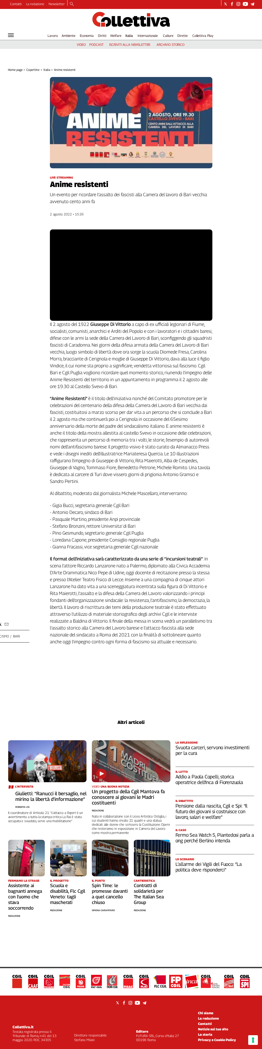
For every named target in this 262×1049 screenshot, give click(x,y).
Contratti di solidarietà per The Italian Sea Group (149, 894)
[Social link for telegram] (252, 4)
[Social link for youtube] (245, 4)
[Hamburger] (11, 35)
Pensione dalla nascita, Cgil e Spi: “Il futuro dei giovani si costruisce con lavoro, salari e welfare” (212, 811)
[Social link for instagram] (238, 4)
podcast (96, 44)
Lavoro (53, 36)
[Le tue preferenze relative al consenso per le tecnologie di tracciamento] (253, 1040)
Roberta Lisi (22, 806)
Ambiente (68, 36)
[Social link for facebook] (232, 4)
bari (16, 636)
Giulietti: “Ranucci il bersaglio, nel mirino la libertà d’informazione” (50, 796)
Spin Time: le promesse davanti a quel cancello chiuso (110, 894)
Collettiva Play (202, 36)
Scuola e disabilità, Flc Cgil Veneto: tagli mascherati (67, 894)
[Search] (72, 4)
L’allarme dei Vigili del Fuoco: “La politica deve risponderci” (209, 867)
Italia (129, 36)
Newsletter (57, 4)
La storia (205, 1034)
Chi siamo (205, 1013)
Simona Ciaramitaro (103, 910)
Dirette (182, 36)
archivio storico (170, 44)
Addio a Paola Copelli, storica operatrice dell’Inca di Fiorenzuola (209, 779)
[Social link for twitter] (225, 4)
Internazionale (148, 36)
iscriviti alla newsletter (129, 44)
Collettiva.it (23, 1027)
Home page (15, 70)
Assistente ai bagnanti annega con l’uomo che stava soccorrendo (25, 897)
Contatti (16, 4)
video (81, 44)
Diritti (102, 36)
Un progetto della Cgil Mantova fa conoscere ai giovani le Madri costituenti (128, 797)
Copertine (32, 70)
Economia (87, 36)
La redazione (35, 4)
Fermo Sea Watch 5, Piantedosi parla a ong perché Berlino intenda (215, 837)
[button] (6, 624)
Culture (168, 36)
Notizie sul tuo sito (213, 1029)
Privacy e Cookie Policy (217, 1040)
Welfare (115, 36)
